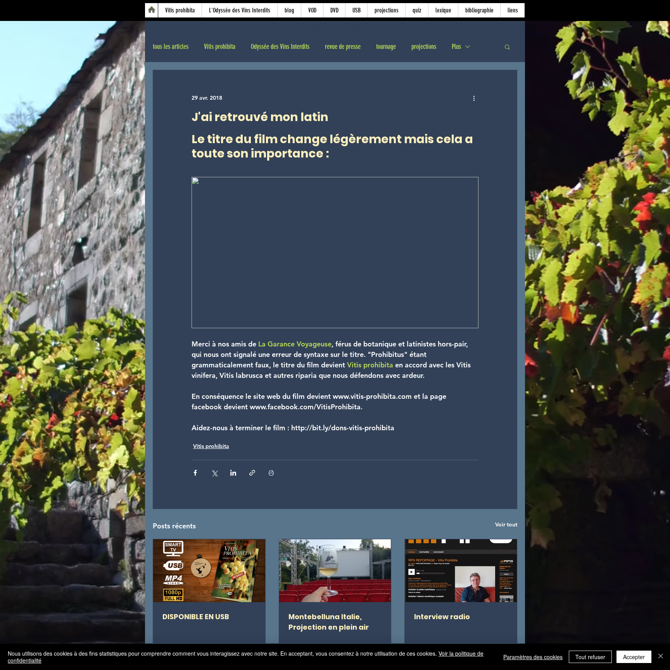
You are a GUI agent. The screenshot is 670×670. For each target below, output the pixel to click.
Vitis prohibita (219, 46)
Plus (456, 46)
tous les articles (170, 46)
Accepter (634, 657)
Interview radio (442, 617)
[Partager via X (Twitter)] (214, 472)
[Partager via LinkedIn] (233, 472)
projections (423, 46)
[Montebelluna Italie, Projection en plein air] (335, 570)
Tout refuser (590, 657)
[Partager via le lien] (252, 472)
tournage (386, 46)
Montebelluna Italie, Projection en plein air (328, 622)
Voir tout (506, 524)
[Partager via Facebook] (195, 472)
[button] (507, 46)
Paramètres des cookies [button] (533, 657)
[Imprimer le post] (271, 472)
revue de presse (343, 46)
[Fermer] (660, 657)
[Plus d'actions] (473, 98)
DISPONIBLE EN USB (195, 617)
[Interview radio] (461, 570)
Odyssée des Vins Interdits (280, 46)
